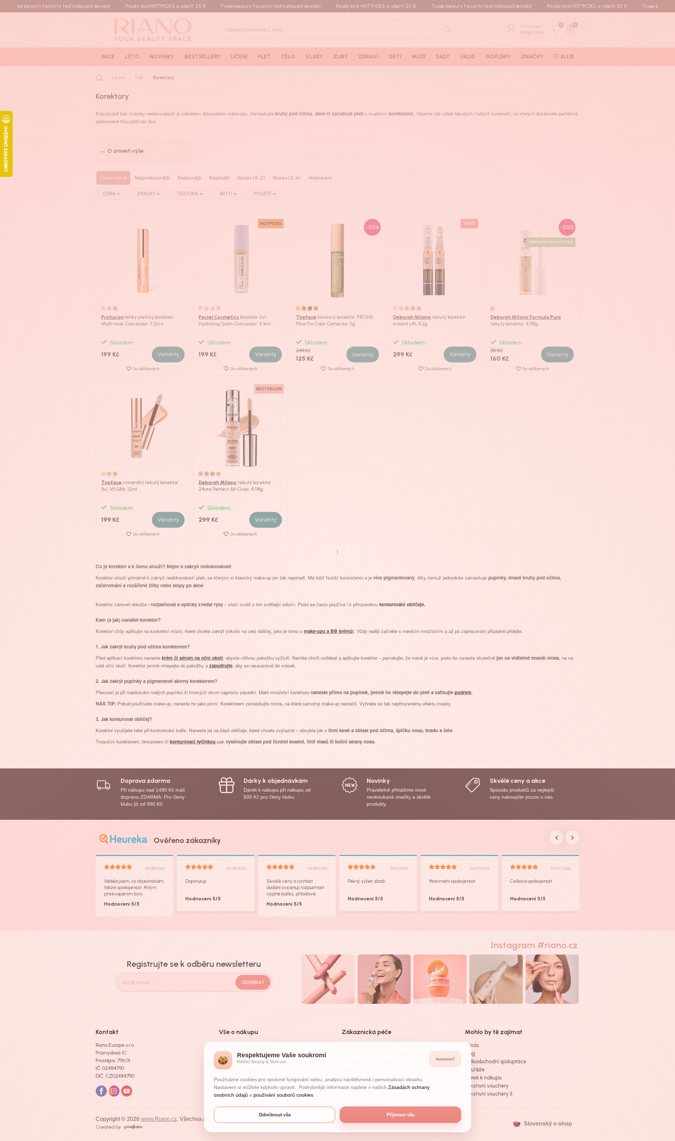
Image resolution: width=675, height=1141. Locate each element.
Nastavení (445, 1059)
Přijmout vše (400, 1114)
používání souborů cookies (283, 1095)
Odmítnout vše (275, 1114)
